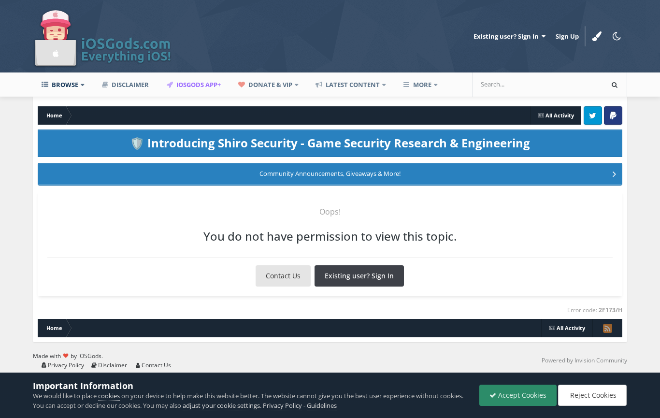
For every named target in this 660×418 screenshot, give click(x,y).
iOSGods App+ (198, 84)
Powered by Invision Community (584, 360)
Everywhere (573, 84)
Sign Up (567, 36)
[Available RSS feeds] (607, 328)
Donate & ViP (269, 84)
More (422, 84)
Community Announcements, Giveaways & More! (330, 173)
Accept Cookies (521, 395)
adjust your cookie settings (221, 405)
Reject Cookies (592, 395)
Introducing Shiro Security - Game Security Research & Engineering (330, 143)
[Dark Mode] (617, 36)
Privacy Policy (65, 365)
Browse (64, 84)
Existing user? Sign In (507, 36)
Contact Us (283, 275)
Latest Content (352, 84)
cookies (109, 395)
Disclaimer (129, 84)
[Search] (615, 84)
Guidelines (322, 405)
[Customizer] (597, 36)
